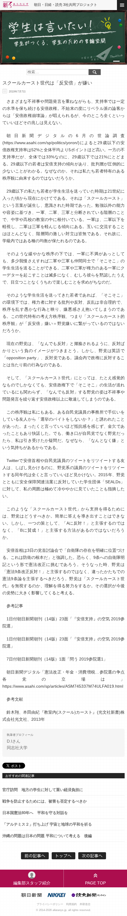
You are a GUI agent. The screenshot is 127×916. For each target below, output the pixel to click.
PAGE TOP (95, 883)
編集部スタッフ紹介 (32, 883)
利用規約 (71, 904)
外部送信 (85, 904)
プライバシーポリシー (50, 904)
